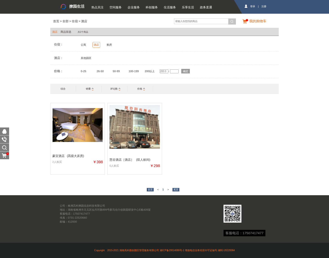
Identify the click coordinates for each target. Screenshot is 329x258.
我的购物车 (257, 21)
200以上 (150, 71)
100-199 (134, 71)
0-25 (83, 71)
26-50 (100, 71)
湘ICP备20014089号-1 (172, 250)
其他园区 (86, 58)
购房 (109, 44)
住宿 (75, 21)
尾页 (175, 189)
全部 (65, 21)
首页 (56, 21)
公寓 (83, 44)
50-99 (116, 71)
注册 (263, 6)
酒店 (84, 21)
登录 (252, 6)
